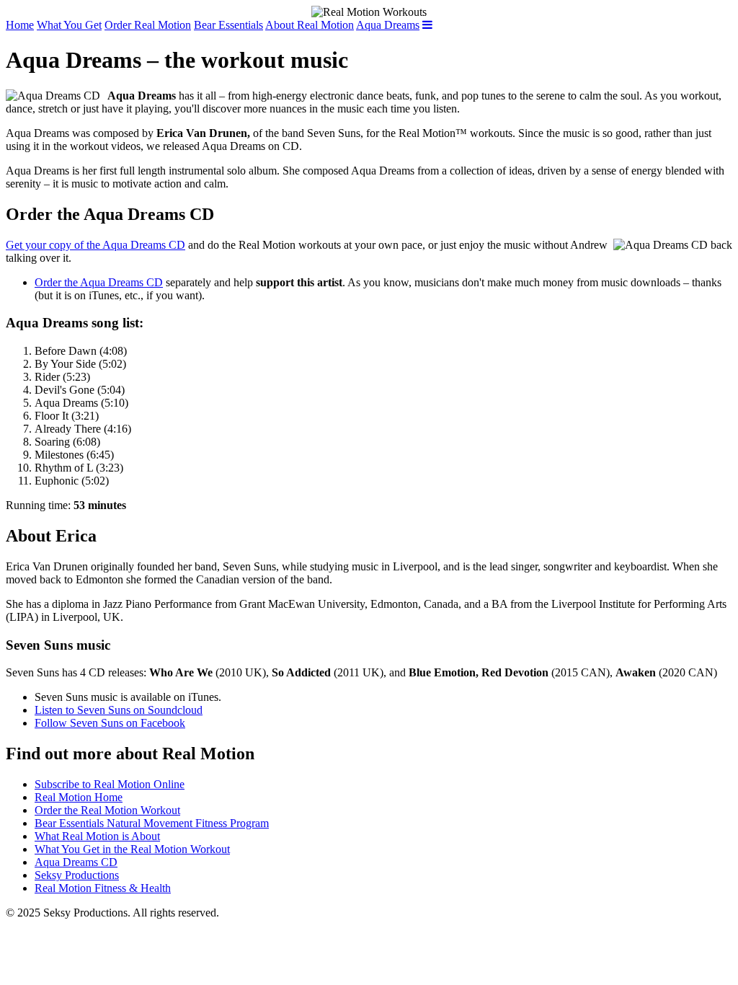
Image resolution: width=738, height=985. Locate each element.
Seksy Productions (77, 875)
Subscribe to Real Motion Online (109, 784)
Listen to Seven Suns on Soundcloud (119, 710)
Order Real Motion (148, 25)
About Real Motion (309, 25)
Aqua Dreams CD (76, 862)
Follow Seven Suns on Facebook (110, 723)
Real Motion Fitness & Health (103, 888)
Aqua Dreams (387, 25)
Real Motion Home (79, 797)
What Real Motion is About (97, 836)
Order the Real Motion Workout (107, 810)
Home (20, 25)
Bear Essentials (228, 25)
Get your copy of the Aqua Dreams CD (95, 245)
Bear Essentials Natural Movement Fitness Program (152, 823)
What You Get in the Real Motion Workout (132, 849)
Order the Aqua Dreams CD (99, 282)
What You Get (69, 25)
